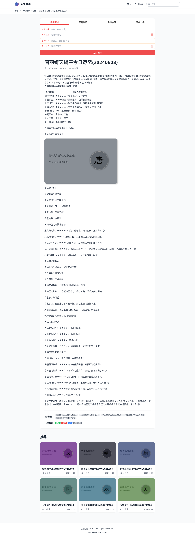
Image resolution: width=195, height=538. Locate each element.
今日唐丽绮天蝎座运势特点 (111, 415)
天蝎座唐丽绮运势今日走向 (89, 415)
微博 (64, 423)
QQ (70, 423)
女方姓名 (46, 41)
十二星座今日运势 (28, 11)
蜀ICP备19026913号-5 (97, 532)
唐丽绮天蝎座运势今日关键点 (66, 415)
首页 (129, 4)
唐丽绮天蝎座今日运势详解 (65, 418)
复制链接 (77, 423)
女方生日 (46, 46)
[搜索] (149, 4)
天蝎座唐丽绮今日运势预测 (134, 415)
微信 (57, 423)
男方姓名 (46, 29)
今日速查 (139, 4)
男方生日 (46, 34)
